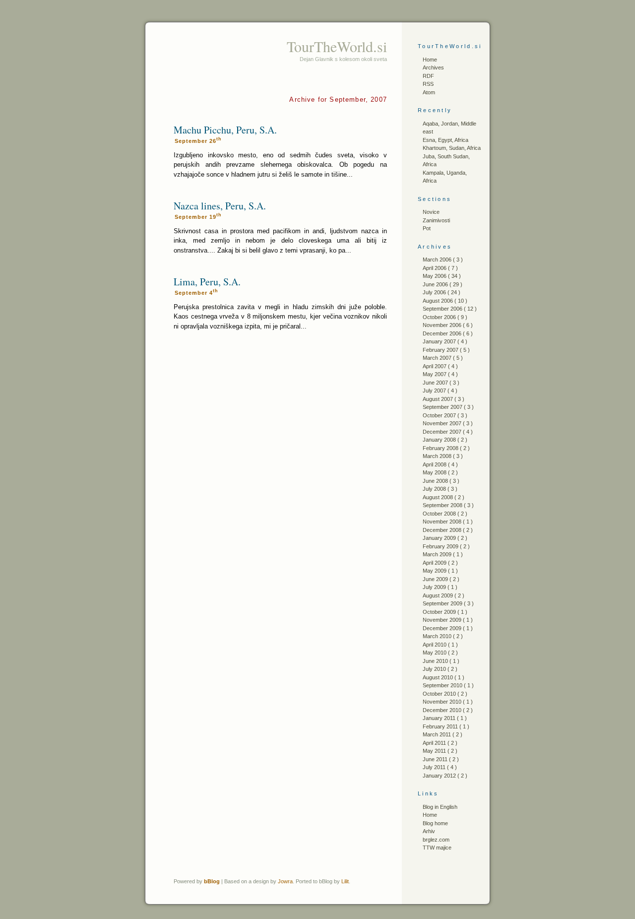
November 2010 (443, 702)
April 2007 (435, 366)
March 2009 (438, 554)
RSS (428, 84)
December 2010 (443, 710)
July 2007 (435, 391)
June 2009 (436, 579)
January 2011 (440, 718)
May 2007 (435, 374)
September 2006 (443, 309)
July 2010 (435, 669)
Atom (429, 92)
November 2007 (443, 423)
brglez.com (436, 840)
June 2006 (436, 284)
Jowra (285, 881)
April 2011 (435, 743)
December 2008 (443, 530)
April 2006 (435, 268)
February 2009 (441, 546)
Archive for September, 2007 (338, 99)
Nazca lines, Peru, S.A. (220, 205)
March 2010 (438, 636)
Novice (431, 212)
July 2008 (435, 489)
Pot (427, 228)
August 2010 (438, 677)
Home (430, 60)
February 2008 (441, 448)
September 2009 (443, 603)
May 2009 (435, 571)
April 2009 (435, 563)
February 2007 (441, 350)
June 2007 (436, 383)
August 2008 (438, 497)
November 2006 (443, 325)
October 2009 (440, 612)
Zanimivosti (436, 220)
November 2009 (443, 620)
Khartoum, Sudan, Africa (452, 148)
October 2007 (440, 415)
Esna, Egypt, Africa (445, 140)
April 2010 (435, 645)
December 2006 (443, 333)
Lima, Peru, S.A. (207, 281)
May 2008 (435, 472)
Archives (433, 67)
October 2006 (440, 317)
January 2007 (440, 341)
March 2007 (438, 358)
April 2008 (435, 464)
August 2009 (438, 595)
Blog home (435, 823)
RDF (428, 76)
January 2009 (440, 538)
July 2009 (435, 587)
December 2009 (443, 628)
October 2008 (440, 514)
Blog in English (440, 807)
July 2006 (435, 292)
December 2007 (443, 432)
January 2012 (440, 776)
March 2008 (438, 456)
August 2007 (438, 399)
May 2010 (435, 653)
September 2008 (443, 505)
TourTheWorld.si (337, 46)
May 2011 (435, 751)
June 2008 (436, 481)
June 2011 (436, 759)
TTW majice (437, 848)
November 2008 (443, 522)
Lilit (345, 881)
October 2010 (440, 694)
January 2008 (440, 440)
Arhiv (429, 831)
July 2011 (435, 767)
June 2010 (436, 661)
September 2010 (443, 685)
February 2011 (441, 726)
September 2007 (443, 407)
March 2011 (437, 734)
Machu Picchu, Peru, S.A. (225, 129)
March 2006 (438, 260)
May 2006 (435, 276)
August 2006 (438, 301)
